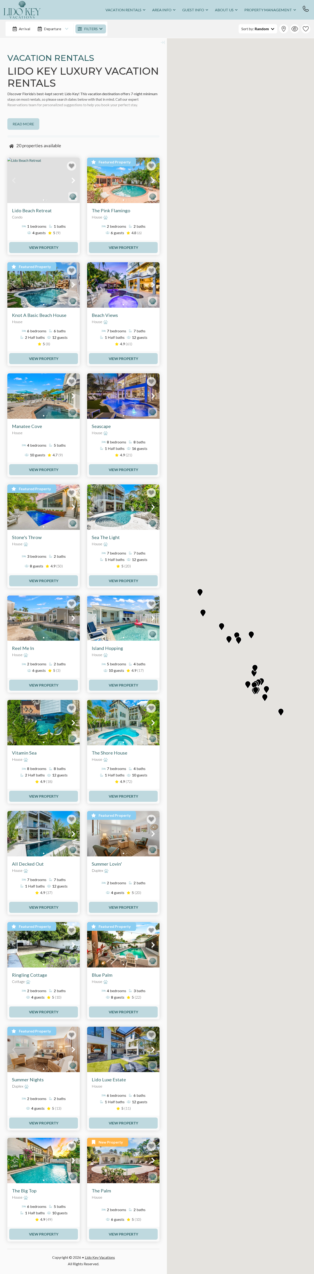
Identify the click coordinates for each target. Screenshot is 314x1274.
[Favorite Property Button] (71, 166)
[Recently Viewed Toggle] (294, 28)
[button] (13, 180)
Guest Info (193, 10)
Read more (23, 124)
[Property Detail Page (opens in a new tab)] (43, 180)
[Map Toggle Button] (283, 28)
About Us (224, 10)
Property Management (268, 10)
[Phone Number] (305, 8)
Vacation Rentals (123, 10)
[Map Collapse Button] (163, 42)
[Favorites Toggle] (305, 28)
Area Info (161, 10)
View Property (43, 247)
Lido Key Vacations (100, 1257)
